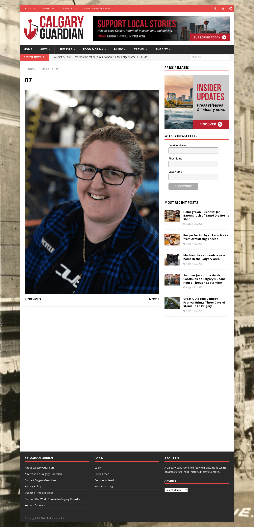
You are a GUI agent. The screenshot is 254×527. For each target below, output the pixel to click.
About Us (29, 8)
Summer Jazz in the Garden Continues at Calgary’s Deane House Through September (204, 278)
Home (28, 49)
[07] (92, 291)
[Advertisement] (194, 381)
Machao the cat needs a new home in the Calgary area (204, 257)
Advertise (48, 8)
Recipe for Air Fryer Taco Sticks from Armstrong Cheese (205, 237)
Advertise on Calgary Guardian (43, 474)
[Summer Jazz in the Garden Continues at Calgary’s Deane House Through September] (172, 279)
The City (161, 49)
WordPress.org (104, 486)
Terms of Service (35, 505)
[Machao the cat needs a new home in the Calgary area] (172, 259)
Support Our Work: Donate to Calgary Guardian (53, 499)
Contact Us (69, 8)
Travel (139, 49)
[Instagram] (222, 8)
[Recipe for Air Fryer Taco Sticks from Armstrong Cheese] (172, 239)
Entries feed (102, 474)
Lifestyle (65, 49)
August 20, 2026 (194, 310)
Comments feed (104, 480)
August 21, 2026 (194, 287)
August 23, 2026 (194, 243)
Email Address (177, 145)
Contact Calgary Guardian (40, 480)
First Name (175, 158)
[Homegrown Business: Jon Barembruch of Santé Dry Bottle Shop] (172, 216)
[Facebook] (215, 8)
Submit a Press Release (97, 8)
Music (118, 49)
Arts (44, 49)
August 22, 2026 (194, 263)
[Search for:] (209, 57)
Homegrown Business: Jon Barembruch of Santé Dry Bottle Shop (206, 215)
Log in (98, 467)
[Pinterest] (230, 8)
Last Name (175, 171)
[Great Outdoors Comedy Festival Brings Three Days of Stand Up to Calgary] (172, 303)
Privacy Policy (33, 486)
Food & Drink (93, 49)
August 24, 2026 (194, 223)
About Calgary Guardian (39, 467)
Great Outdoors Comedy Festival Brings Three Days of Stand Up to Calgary (204, 302)
